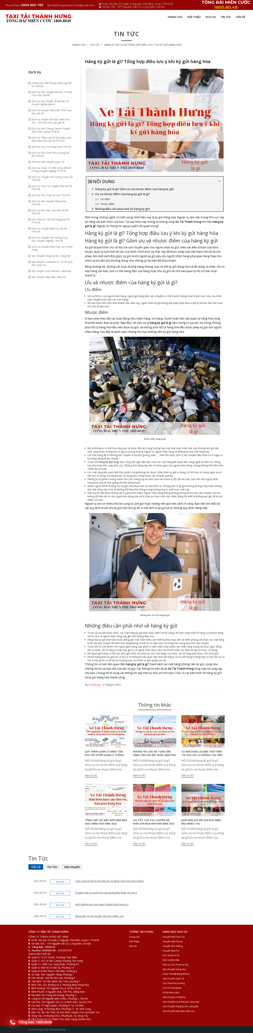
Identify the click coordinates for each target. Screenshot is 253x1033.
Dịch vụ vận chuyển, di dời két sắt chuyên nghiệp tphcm (50, 103)
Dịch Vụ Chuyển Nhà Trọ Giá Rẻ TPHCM (49, 230)
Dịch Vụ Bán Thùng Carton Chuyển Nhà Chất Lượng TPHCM (50, 130)
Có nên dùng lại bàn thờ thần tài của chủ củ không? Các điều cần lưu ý (202, 755)
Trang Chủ (174, 17)
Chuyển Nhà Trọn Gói (174, 936)
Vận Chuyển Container (174, 997)
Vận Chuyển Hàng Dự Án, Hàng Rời (50, 255)
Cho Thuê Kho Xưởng (174, 983)
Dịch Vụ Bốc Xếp (171, 959)
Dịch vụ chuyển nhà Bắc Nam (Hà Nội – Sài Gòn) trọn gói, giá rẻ (50, 121)
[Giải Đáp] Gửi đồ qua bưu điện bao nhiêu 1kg (201, 821)
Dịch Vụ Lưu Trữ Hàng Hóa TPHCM (51, 146)
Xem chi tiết (91, 775)
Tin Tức (226, 17)
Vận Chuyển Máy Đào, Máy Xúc (48, 277)
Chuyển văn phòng (172, 941)
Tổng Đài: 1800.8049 (35, 1022)
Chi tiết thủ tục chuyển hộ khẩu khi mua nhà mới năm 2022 (153, 821)
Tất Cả (35, 867)
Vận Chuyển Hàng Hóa (174, 969)
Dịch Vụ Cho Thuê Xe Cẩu (176, 964)
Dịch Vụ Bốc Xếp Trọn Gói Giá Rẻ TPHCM (49, 212)
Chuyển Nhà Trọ (171, 950)
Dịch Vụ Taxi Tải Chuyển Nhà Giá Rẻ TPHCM (51, 187)
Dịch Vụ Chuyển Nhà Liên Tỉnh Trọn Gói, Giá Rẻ (51, 112)
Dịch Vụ (210, 17)
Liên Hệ (240, 17)
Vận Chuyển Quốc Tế (173, 978)
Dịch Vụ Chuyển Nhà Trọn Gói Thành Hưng (52, 248)
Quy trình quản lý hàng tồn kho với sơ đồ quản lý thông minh (104, 755)
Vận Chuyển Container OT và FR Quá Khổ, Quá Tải (51, 263)
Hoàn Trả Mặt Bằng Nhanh (176, 973)
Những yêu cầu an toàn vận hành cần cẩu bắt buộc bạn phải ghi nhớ (154, 755)
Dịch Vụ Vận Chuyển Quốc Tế (47, 161)
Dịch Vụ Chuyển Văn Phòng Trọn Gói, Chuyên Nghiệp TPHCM (49, 239)
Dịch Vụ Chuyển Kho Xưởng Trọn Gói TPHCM (52, 178)
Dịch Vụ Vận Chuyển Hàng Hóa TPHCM (48, 203)
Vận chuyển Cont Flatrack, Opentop (51, 271)
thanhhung (94, 684)
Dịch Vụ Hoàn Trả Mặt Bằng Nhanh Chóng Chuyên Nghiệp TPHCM (51, 169)
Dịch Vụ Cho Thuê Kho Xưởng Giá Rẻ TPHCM (50, 154)
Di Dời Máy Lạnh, (171, 992)
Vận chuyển (72, 867)
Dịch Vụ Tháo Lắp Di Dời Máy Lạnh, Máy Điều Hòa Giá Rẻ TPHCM (51, 139)
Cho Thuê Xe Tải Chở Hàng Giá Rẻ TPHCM (50, 221)
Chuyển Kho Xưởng (173, 946)
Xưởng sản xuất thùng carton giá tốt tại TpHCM (51, 84)
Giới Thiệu (194, 17)
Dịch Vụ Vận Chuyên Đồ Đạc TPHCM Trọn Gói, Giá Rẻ (51, 93)
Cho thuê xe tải (171, 955)
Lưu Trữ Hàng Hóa (172, 987)
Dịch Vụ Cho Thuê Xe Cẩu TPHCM (50, 195)
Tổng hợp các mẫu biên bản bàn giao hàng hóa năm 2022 (106, 821)
